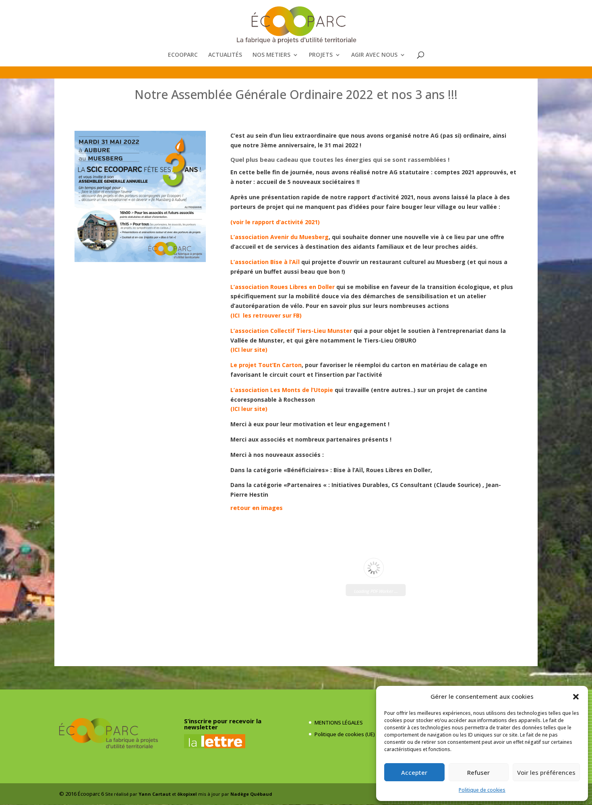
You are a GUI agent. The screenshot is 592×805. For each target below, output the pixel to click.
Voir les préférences (546, 772)
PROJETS (321, 55)
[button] (576, 697)
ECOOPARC (183, 55)
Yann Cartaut (155, 794)
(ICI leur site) (249, 349)
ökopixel (187, 794)
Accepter (414, 772)
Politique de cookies (482, 789)
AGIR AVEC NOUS (374, 55)
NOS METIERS (271, 55)
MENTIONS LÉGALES (339, 722)
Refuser (478, 772)
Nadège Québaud (251, 794)
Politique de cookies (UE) (345, 734)
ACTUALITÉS (225, 55)
